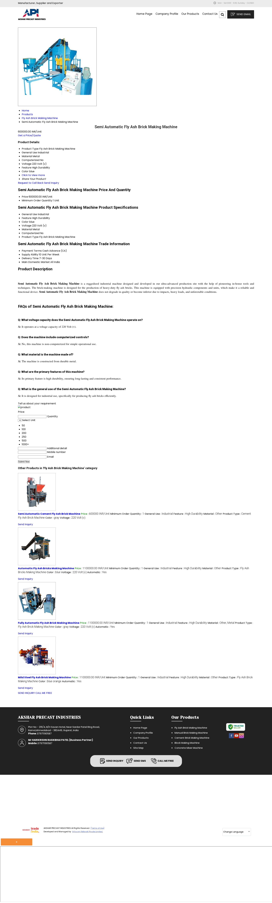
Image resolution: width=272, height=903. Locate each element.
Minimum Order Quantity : (127, 514)
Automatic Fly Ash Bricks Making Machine (46, 568)
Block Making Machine (187, 742)
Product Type (30, 237)
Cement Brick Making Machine (192, 737)
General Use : (159, 514)
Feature (26, 218)
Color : (52, 518)
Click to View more (33, 175)
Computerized (31, 233)
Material (27, 229)
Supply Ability (30, 254)
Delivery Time (30, 258)
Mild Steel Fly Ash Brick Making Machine (44, 677)
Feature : (188, 514)
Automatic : (97, 572)
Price (25, 196)
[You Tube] (236, 737)
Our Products (190, 14)
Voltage (26, 225)
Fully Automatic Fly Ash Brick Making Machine (48, 623)
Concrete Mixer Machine (189, 747)
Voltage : (72, 518)
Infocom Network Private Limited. (87, 831)
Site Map (138, 747)
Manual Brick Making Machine (191, 732)
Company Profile (167, 14)
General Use (29, 214)
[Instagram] (241, 737)
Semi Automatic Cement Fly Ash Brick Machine (49, 514)
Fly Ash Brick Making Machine (191, 727)
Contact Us (210, 14)
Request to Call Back (30, 183)
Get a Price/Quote (29, 135)
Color (25, 222)
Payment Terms (32, 251)
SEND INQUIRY (26, 693)
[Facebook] (231, 737)
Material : (212, 514)
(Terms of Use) (97, 828)
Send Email (243, 14)
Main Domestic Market (36, 262)
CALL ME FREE (43, 693)
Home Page (144, 14)
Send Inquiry (51, 183)
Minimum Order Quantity (37, 200)
